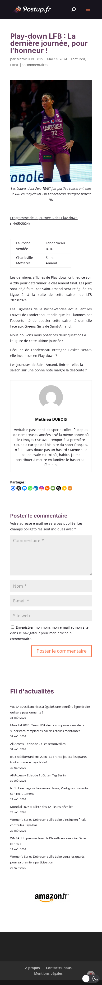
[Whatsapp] (30, 488)
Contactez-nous (59, 967)
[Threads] (58, 488)
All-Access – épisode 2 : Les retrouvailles (37, 744)
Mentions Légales (48, 973)
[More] (70, 488)
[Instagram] (41, 488)
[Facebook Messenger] (24, 488)
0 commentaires (35, 64)
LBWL (14, 64)
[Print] (47, 488)
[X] (18, 488)
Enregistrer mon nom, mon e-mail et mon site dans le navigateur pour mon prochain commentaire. (49, 633)
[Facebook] (13, 488)
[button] (91, 979)
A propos (32, 967)
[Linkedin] (35, 488)
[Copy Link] (64, 488)
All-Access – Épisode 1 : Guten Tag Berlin (38, 775)
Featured (78, 59)
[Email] (53, 488)
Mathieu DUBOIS (30, 59)
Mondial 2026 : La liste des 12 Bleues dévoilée (41, 807)
